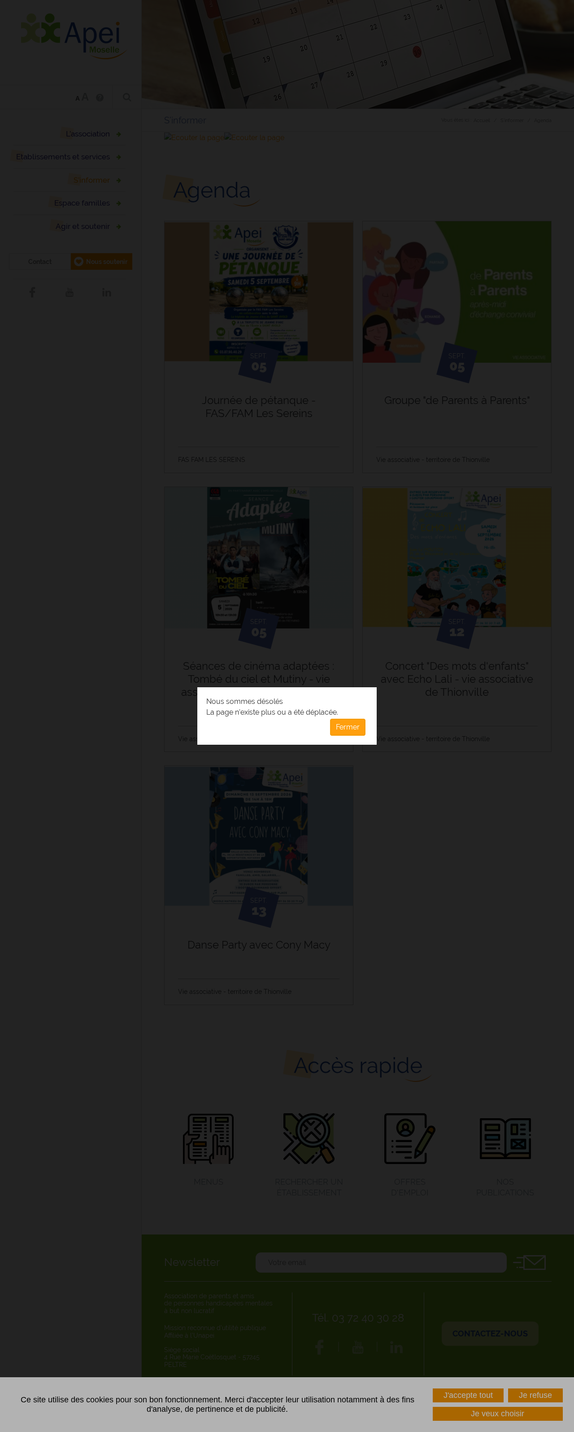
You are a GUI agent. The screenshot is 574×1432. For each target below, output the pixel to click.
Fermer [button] (348, 727)
